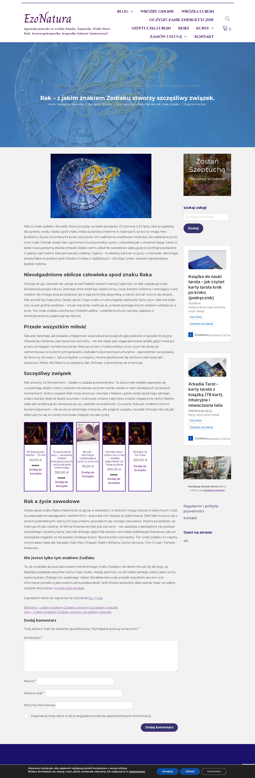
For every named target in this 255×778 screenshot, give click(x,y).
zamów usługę (166, 36)
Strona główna (68, 86)
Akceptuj (167, 771)
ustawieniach (137, 771)
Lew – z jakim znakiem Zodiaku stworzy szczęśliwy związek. (68, 612)
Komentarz (33, 638)
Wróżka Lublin (197, 11)
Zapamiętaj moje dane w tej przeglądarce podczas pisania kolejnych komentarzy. (91, 716)
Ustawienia (214, 771)
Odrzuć (190, 771)
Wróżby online (157, 11)
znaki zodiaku (171, 104)
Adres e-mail (34, 693)
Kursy (202, 28)
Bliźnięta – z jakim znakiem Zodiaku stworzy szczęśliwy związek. (71, 607)
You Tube (95, 598)
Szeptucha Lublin (151, 28)
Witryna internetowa (39, 705)
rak (159, 104)
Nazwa (30, 681)
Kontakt (204, 36)
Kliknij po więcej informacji (207, 187)
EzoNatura (48, 19)
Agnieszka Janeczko (70, 104)
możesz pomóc (214, 490)
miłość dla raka (146, 104)
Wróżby (90, 86)
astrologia (129, 104)
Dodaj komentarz (195, 104)
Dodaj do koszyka (35, 471)
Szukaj (193, 228)
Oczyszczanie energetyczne (181, 19)
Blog (122, 11)
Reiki (183, 28)
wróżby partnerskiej (69, 588)
